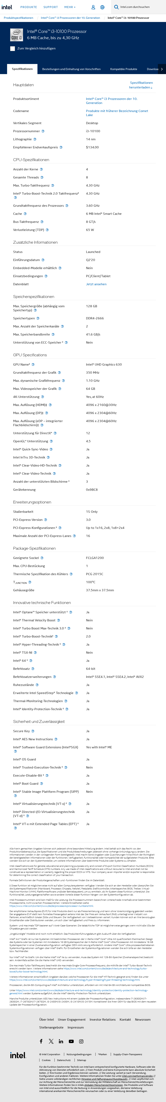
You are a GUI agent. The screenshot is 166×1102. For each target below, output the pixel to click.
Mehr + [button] (70, 7)
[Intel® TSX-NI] (35, 652)
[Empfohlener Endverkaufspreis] (61, 147)
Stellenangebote (51, 1027)
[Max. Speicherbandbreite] (53, 334)
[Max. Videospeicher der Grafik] (59, 388)
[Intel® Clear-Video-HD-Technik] (60, 465)
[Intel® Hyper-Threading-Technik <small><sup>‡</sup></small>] (64, 644)
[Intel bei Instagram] (81, 1042)
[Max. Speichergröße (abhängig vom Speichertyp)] (35, 310)
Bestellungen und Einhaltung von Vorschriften (71, 69)
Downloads (154, 69)
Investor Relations (103, 1020)
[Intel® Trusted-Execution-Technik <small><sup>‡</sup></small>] (66, 767)
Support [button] (51, 7)
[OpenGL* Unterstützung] (51, 441)
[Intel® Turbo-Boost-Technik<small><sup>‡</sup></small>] (56, 636)
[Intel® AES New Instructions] (56, 739)
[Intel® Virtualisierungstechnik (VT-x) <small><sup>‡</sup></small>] (70, 803)
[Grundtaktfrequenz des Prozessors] (67, 205)
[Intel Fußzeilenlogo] (18, 1055)
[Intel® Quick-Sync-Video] (51, 449)
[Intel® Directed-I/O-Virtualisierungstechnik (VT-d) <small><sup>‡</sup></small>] (27, 816)
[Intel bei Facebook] (41, 1042)
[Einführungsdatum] (43, 260)
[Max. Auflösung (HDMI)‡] (50, 405)
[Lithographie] (35, 139)
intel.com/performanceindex (137, 1075)
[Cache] (25, 213)
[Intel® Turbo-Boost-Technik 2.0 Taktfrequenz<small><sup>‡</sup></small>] (15, 197)
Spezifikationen (22, 69)
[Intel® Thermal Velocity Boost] (58, 620)
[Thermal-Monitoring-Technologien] (66, 701)
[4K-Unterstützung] (42, 396)
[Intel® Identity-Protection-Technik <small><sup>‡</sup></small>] (67, 709)
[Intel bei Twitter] (51, 1042)
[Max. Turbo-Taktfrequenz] (52, 185)
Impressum (76, 1027)
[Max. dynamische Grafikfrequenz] (63, 380)
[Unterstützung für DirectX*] (55, 433)
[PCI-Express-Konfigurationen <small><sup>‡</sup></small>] (60, 528)
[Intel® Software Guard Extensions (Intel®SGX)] (15, 751)
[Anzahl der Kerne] (41, 169)
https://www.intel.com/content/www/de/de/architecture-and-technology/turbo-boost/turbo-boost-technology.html (78, 970)
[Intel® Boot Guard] (41, 783)
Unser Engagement (72, 1020)
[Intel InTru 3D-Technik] (48, 457)
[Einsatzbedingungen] (46, 276)
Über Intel (46, 1020)
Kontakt (125, 1020)
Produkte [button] (28, 7)
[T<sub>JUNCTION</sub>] (30, 582)
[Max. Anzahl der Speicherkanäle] (62, 326)
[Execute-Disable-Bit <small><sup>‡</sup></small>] (47, 775)
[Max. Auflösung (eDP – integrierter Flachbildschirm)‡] (42, 425)
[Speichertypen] (38, 318)
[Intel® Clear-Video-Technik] (54, 473)
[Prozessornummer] (43, 131)
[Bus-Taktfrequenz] (42, 221)
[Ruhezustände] (37, 685)
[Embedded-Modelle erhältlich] (60, 268)
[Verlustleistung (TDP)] (47, 230)
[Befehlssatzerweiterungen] (54, 676)
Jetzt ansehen (96, 284)
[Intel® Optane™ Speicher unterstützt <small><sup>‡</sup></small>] (70, 612)
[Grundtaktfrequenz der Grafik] (59, 372)
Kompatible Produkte (123, 69)
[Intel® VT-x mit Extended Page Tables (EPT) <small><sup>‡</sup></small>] (15, 828)
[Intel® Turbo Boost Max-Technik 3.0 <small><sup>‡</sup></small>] (69, 628)
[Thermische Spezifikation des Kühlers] (71, 574)
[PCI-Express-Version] (45, 519)
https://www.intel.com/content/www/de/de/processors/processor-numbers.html (51, 906)
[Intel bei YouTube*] (71, 1042)
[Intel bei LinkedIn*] (61, 1042)
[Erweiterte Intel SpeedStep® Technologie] (76, 693)
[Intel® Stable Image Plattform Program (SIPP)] (15, 795)
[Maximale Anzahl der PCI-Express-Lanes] (74, 536)
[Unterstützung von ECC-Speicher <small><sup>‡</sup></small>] (66, 342)
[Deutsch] (102, 7)
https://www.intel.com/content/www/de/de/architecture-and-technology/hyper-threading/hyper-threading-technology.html (75, 979)
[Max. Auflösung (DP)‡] (46, 413)
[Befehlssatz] (33, 668)
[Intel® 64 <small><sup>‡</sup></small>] (31, 660)
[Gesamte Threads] (42, 177)
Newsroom (143, 1020)
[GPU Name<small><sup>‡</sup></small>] (33, 364)
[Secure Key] (33, 731)
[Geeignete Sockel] (42, 558)
